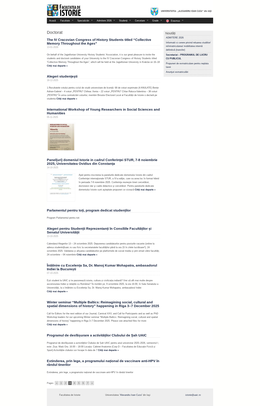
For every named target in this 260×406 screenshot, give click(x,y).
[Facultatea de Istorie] (130, 9)
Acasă (52, 20)
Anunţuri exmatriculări (177, 72)
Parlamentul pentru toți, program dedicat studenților (89, 210)
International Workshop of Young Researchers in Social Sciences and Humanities (103, 111)
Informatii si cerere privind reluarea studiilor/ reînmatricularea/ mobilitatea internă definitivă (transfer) (188, 46)
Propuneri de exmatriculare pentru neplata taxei (187, 65)
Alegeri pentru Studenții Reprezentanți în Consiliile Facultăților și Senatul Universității (99, 230)
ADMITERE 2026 (175, 37)
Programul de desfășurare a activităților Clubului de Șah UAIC (97, 335)
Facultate (64, 20)
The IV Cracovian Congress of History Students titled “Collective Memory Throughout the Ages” (99, 41)
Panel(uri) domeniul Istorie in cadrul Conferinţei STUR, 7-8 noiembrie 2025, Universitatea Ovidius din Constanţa (102, 161)
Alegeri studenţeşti (62, 76)
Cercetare (139, 20)
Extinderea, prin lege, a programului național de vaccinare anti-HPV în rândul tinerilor (103, 363)
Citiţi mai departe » (57, 65)
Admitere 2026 (103, 20)
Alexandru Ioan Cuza (130, 395)
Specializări (82, 20)
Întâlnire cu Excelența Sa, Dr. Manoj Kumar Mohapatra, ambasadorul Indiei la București (102, 267)
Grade (154, 20)
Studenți (122, 20)
